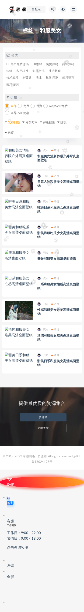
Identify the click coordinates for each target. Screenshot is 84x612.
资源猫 (43, 417)
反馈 (10, 566)
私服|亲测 (52, 77)
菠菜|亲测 (12, 84)
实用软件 (22, 71)
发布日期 (14, 122)
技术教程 (55, 71)
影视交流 (38, 71)
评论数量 (49, 122)
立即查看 (43, 428)
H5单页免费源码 (17, 64)
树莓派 (27, 77)
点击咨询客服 (17, 547)
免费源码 (52, 64)
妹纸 (9, 71)
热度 (11, 133)
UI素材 (37, 64)
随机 (63, 122)
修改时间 (31, 122)
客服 (24, 534)
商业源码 (68, 64)
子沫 (45, 150)
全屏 (10, 577)
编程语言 (68, 77)
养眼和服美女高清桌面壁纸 (56, 258)
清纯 (38, 77)
